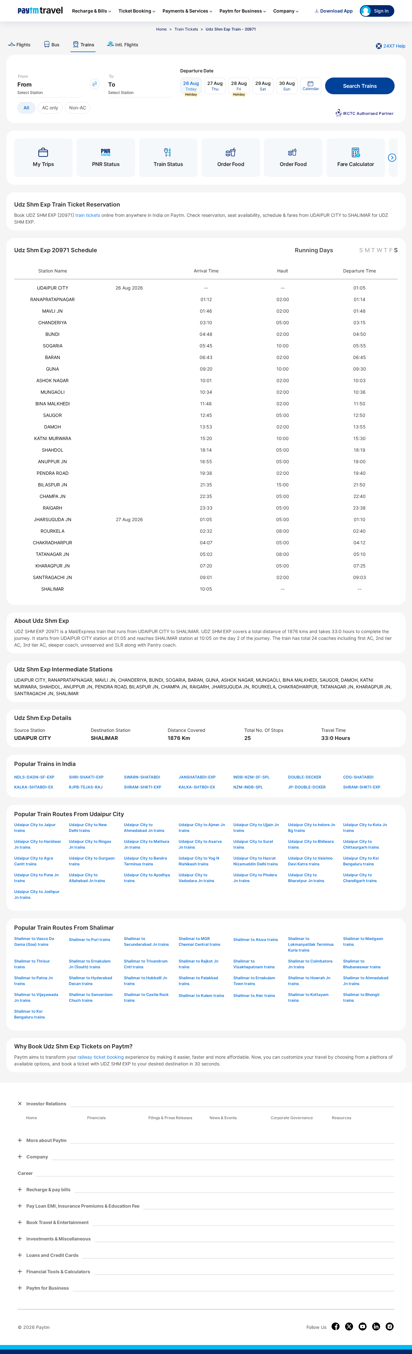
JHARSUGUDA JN (52, 519)
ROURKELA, (265, 686)
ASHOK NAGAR (52, 380)
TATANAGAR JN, (338, 686)
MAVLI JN (52, 311)
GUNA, (213, 680)
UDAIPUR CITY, (31, 680)
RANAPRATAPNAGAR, (71, 680)
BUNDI (52, 334)
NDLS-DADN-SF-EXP (34, 777)
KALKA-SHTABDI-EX (33, 787)
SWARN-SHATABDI (142, 777)
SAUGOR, (330, 680)
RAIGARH (52, 508)
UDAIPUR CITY (52, 287)
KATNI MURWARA (52, 438)
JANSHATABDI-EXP (197, 777)
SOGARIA (52, 345)
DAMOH (52, 426)
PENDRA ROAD (53, 473)
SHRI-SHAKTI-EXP (86, 777)
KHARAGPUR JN (52, 565)
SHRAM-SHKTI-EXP (142, 787)
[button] (311, 86)
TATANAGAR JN (52, 554)
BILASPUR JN (52, 484)
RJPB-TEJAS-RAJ (86, 787)
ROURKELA (52, 531)
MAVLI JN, (106, 680)
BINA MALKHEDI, (301, 680)
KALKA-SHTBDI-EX (197, 787)
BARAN (52, 357)
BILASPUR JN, (145, 686)
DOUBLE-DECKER (304, 777)
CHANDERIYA (52, 322)
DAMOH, (350, 680)
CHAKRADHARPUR (52, 542)
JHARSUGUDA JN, (231, 686)
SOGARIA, (177, 680)
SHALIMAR (52, 589)
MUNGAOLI (53, 392)
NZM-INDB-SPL (248, 787)
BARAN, (197, 680)
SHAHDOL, (51, 686)
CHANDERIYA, (133, 680)
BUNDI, (157, 680)
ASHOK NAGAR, (238, 680)
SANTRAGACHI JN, (35, 693)
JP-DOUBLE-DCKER (307, 787)
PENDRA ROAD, (112, 686)
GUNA (52, 369)
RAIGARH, (200, 686)
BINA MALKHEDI (52, 403)
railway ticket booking (101, 1057)
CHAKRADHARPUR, (299, 686)
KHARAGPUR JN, (374, 686)
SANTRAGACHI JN (52, 577)
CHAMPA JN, (175, 686)
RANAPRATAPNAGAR (52, 299)
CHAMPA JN (53, 496)
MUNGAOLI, (269, 680)
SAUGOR (52, 415)
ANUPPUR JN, (79, 686)
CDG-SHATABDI (358, 777)
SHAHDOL (52, 450)
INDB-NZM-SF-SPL (251, 777)
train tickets (87, 215)
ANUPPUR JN (52, 461)
